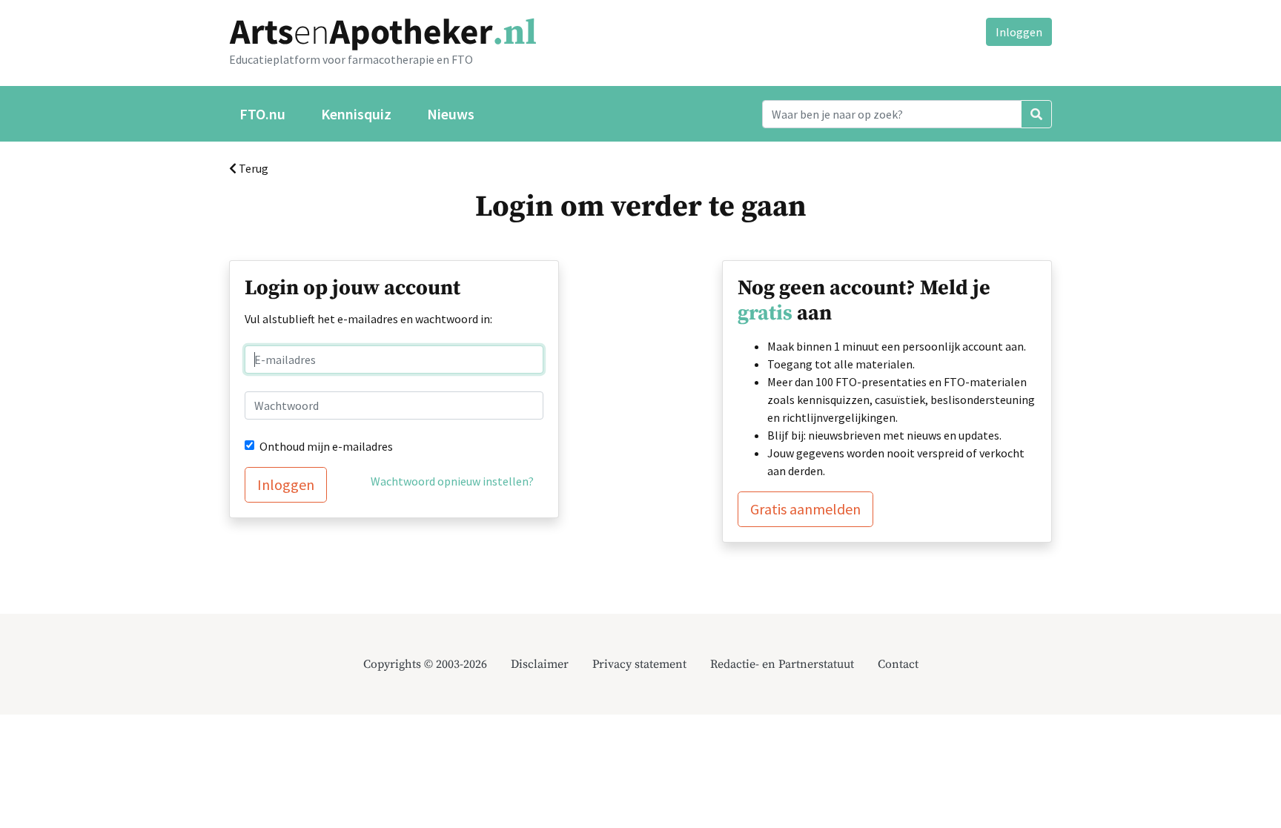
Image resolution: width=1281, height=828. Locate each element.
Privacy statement (639, 664)
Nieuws (450, 114)
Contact (898, 664)
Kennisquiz (356, 114)
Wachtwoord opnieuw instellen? (452, 481)
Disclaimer (540, 664)
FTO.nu (262, 114)
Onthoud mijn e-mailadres (326, 446)
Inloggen (1019, 31)
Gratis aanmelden (805, 509)
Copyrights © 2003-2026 (425, 664)
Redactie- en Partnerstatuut (782, 664)
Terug (252, 168)
